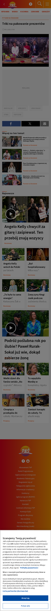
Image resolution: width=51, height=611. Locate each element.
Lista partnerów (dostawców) (15, 591)
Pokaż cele (25, 606)
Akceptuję (25, 598)
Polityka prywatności (29, 568)
